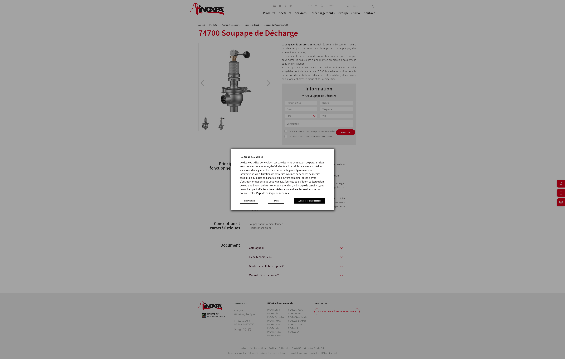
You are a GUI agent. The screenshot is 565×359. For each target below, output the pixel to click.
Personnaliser (249, 200)
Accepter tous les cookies (310, 200)
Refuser (276, 200)
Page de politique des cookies (272, 193)
